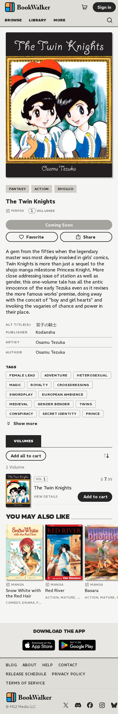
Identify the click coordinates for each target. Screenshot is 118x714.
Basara (92, 590)
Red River (54, 590)
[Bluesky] (114, 705)
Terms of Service (25, 683)
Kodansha (45, 332)
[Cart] (84, 7)
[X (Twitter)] (66, 705)
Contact (68, 665)
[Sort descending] (106, 456)
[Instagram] (102, 705)
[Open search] (110, 20)
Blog (11, 665)
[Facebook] (90, 705)
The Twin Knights (52, 488)
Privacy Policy (68, 674)
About (30, 665)
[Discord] (78, 705)
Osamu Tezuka (50, 342)
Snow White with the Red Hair (23, 593)
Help (47, 665)
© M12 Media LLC (21, 707)
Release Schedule (26, 674)
